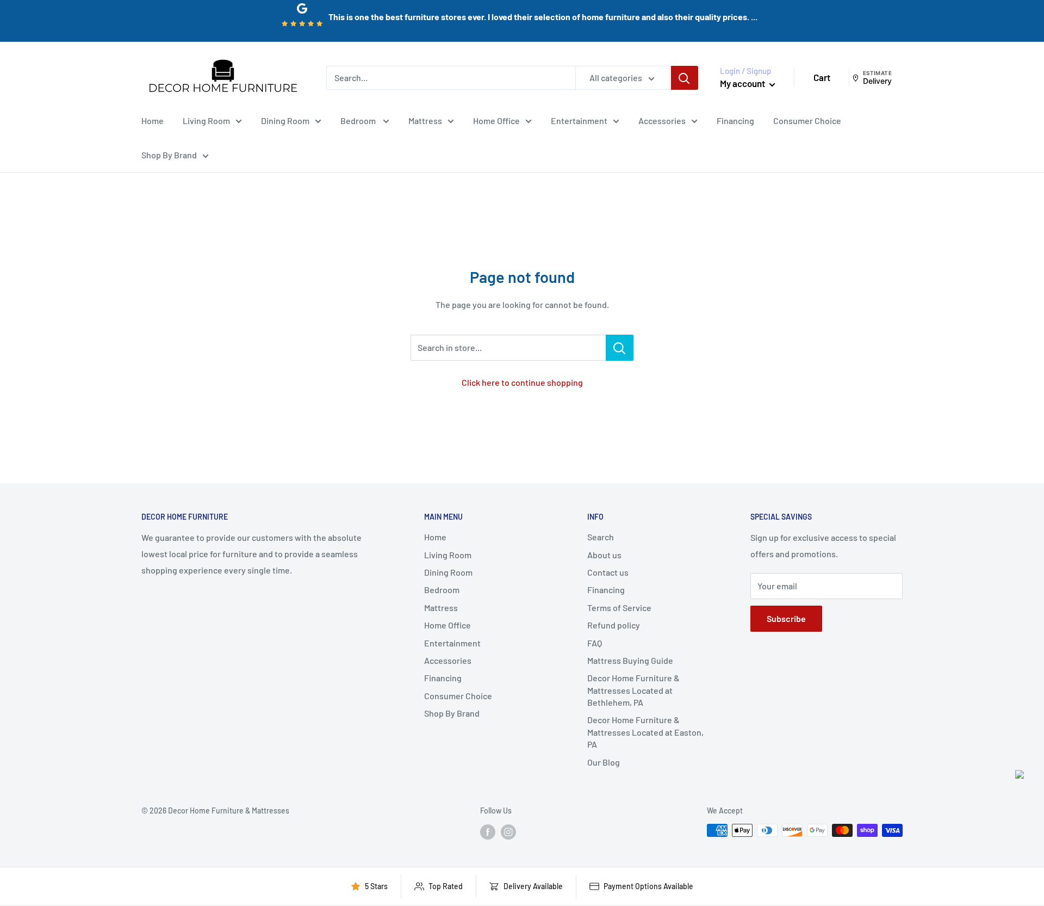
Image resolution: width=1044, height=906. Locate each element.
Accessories (662, 120)
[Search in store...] (619, 348)
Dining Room (285, 120)
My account (743, 83)
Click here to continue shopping (522, 382)
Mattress (425, 120)
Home (152, 120)
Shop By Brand (169, 155)
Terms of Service (619, 607)
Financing (735, 120)
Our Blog (603, 762)
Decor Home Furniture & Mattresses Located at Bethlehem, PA (633, 690)
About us (604, 555)
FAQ (594, 643)
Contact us (608, 572)
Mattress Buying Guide (630, 660)
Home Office (496, 120)
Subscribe (786, 618)
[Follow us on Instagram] (508, 831)
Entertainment (579, 120)
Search (600, 537)
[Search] (684, 78)
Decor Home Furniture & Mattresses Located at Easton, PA (645, 731)
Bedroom (358, 120)
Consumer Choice (807, 120)
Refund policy (613, 625)
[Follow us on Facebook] (487, 831)
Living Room (206, 120)
